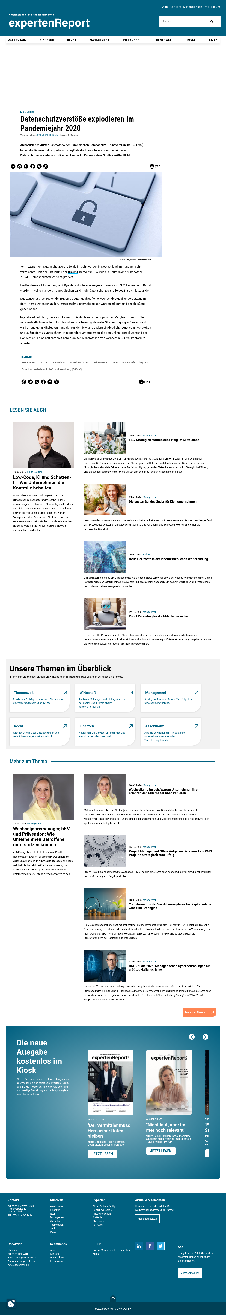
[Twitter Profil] (161, 1246)
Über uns (12, 1250)
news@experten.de (18, 1265)
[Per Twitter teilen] (45, 166)
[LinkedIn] (139, 1246)
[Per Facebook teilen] (32, 166)
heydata (25, 317)
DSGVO (73, 272)
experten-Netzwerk (18, 1253)
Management (27, 111)
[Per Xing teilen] (39, 166)
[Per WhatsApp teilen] (26, 166)
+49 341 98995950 (21, 1214)
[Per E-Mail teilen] (13, 166)
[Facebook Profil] (150, 1246)
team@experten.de (26, 1257)
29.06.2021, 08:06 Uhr (47, 135)
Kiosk (96, 1253)
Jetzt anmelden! (190, 1272)
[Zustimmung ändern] (11, 1303)
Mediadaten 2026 (147, 1218)
